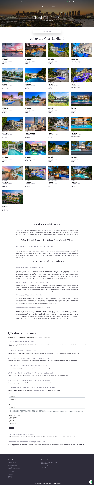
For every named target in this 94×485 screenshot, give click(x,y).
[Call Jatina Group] (71, 1)
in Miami (47, 224)
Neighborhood (11, 471)
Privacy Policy (11, 477)
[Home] (47, 7)
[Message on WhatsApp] (68, 1)
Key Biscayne (67, 253)
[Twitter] (44, 467)
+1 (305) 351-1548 (44, 463)
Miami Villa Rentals (12, 462)
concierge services (39, 390)
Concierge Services (12, 467)
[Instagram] (22, 1)
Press (9, 470)
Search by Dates (47, 31)
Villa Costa (73, 276)
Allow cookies (58, 483)
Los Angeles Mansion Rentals (14, 464)
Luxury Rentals (26, 12)
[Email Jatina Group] (70, 1)
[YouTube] (45, 467)
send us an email (38, 337)
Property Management (38, 12)
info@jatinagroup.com (45, 465)
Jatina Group (19, 230)
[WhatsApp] (90, 482)
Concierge (60, 12)
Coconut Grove (57, 253)
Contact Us (68, 12)
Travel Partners (50, 12)
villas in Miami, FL (48, 230)
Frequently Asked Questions (14, 468)
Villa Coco (48, 353)
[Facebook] (20, 1)
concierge (61, 311)
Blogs (9, 473)
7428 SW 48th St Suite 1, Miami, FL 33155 (49, 462)
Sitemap (10, 476)
